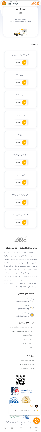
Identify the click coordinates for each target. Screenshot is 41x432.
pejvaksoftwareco (22, 301)
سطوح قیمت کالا (20, 95)
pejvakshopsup (23, 309)
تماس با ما (29, 347)
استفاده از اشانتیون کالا (20, 215)
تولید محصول (21, 175)
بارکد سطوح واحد (21, 115)
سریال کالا (20, 135)
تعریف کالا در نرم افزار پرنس (20, 55)
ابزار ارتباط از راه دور (27, 343)
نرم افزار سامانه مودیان (27, 360)
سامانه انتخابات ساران (27, 368)
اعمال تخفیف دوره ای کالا (20, 155)
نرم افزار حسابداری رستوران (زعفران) (22, 331)
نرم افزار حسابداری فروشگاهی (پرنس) (21, 327)
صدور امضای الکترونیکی (26, 364)
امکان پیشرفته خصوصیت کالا (20, 195)
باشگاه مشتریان (28, 335)
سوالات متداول (28, 339)
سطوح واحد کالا (20, 75)
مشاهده (18, 62)
